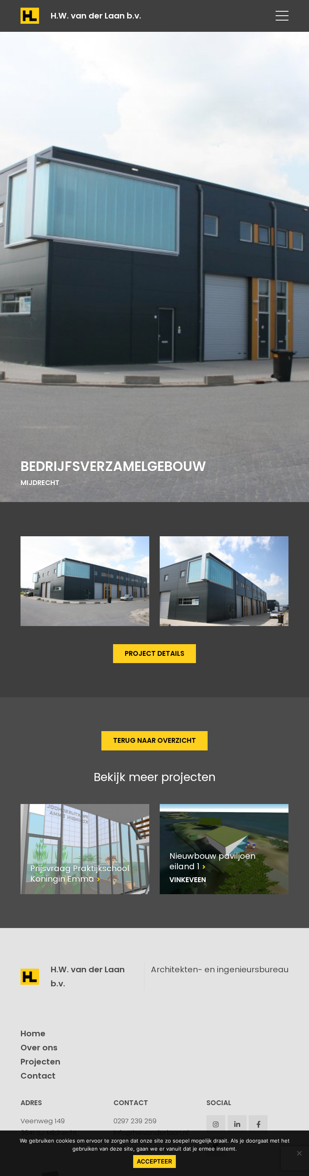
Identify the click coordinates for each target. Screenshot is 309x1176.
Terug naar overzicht (154, 740)
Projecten (40, 1061)
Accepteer (154, 1161)
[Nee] (299, 1153)
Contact (38, 1075)
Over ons (39, 1047)
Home (33, 1033)
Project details (154, 653)
